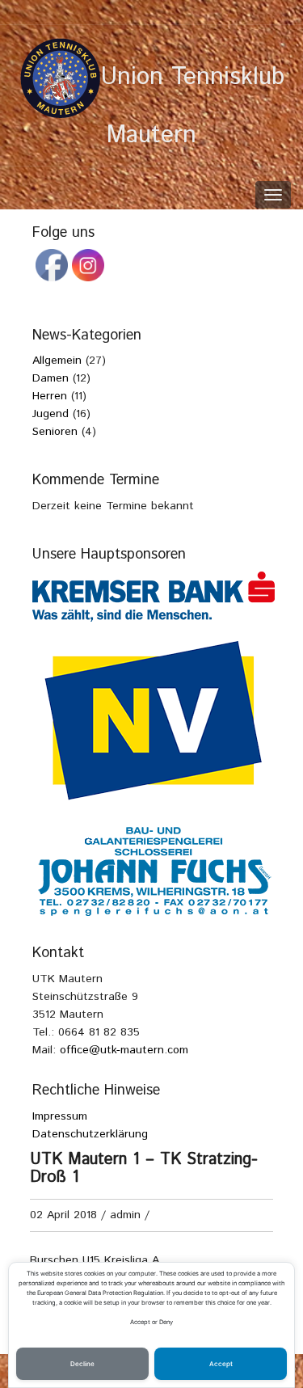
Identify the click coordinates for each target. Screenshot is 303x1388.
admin (125, 1215)
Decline (82, 1364)
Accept (221, 1364)
